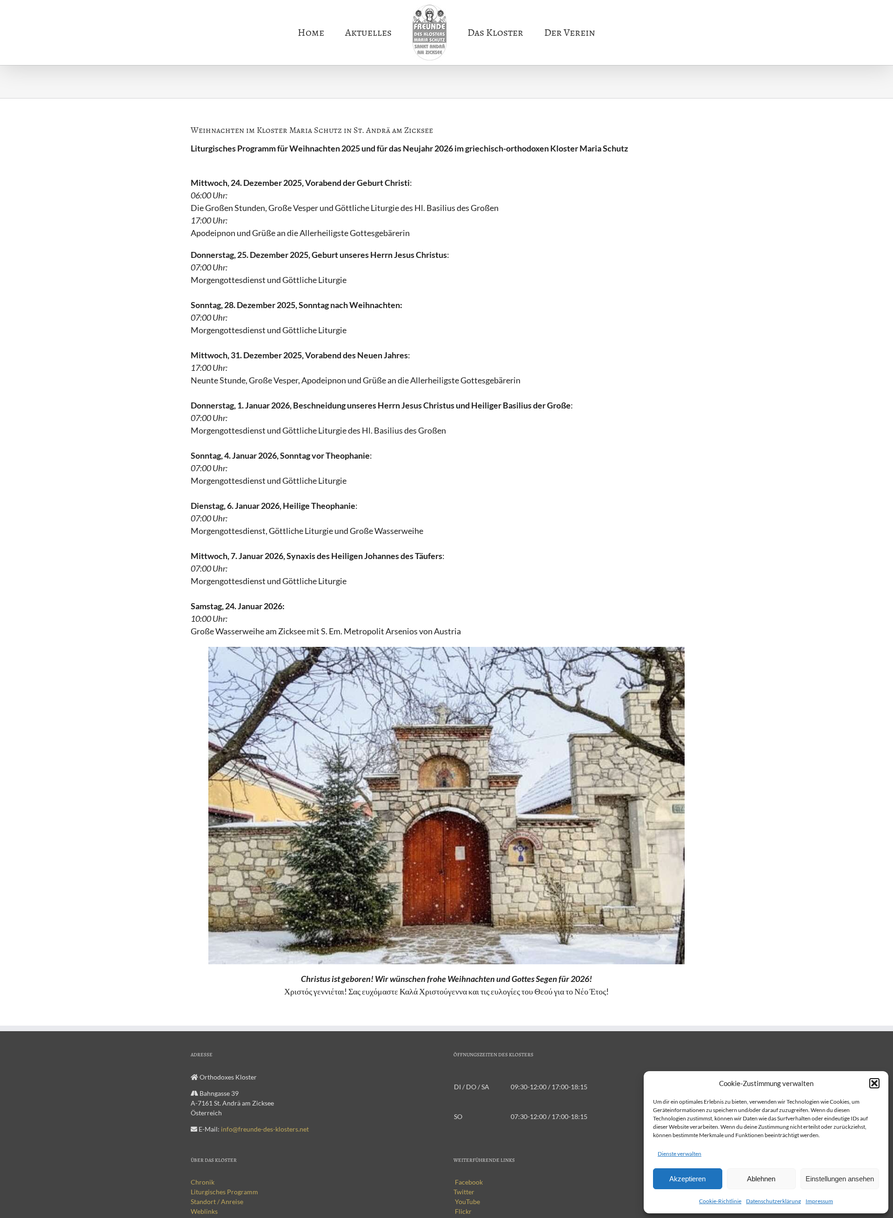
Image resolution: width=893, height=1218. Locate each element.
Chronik (202, 1182)
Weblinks (204, 1211)
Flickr (462, 1211)
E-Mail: (254, 1129)
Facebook (468, 1182)
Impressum (819, 1201)
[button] (874, 1083)
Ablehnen (761, 1179)
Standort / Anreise (217, 1201)
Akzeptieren (687, 1179)
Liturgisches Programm (224, 1192)
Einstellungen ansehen (840, 1179)
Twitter (463, 1192)
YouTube (466, 1201)
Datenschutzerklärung (773, 1201)
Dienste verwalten (679, 1153)
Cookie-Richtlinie (720, 1201)
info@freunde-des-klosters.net (265, 1129)
